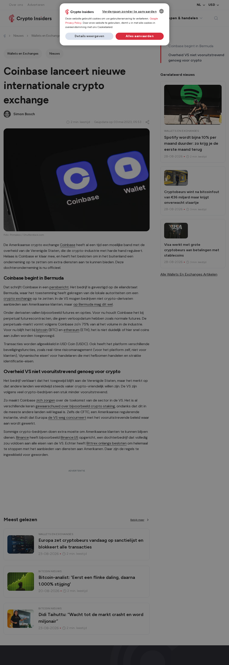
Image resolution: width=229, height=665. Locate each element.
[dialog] (114, 24)
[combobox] (161, 11)
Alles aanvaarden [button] (140, 36)
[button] (89, 36)
